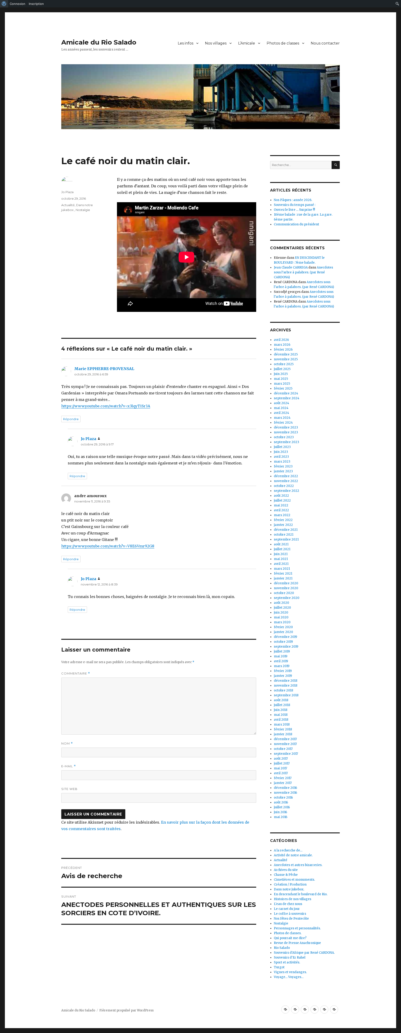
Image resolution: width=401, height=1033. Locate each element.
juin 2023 (281, 452)
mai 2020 (281, 617)
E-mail (68, 766)
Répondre (71, 419)
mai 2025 (281, 379)
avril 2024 (281, 413)
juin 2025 (281, 374)
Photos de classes (283, 43)
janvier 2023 (283, 471)
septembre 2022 (286, 491)
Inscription (36, 4)
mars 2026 (282, 345)
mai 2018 (281, 715)
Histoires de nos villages (292, 899)
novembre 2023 (286, 432)
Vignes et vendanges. (290, 972)
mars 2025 (282, 384)
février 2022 (283, 520)
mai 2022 (281, 505)
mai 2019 (280, 656)
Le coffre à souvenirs (290, 914)
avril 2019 (281, 661)
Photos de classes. (287, 933)
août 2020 (281, 603)
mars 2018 (282, 724)
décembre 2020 (286, 583)
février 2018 (283, 729)
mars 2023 (282, 462)
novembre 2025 (286, 359)
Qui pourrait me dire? (290, 938)
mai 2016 (280, 817)
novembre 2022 (286, 481)
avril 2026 (281, 340)
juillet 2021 (282, 549)
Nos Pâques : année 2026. (293, 200)
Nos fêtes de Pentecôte (291, 919)
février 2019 (283, 671)
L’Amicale (246, 43)
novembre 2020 (286, 588)
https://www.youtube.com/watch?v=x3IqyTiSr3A (105, 406)
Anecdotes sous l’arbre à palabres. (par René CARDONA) (303, 272)
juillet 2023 (282, 447)
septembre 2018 (286, 695)
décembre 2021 (286, 530)
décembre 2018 (285, 681)
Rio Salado (282, 948)
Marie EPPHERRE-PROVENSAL (104, 368)
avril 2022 (281, 510)
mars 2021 (282, 569)
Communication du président (296, 224)
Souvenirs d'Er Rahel (289, 957)
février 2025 (283, 388)
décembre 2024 (286, 393)
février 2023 (283, 466)
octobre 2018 (283, 690)
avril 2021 (281, 564)
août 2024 (281, 403)
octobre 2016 (283, 798)
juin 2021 (281, 554)
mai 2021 (281, 559)
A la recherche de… (288, 850)
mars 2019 (281, 666)
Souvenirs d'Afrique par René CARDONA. (304, 953)
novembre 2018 (285, 686)
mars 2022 (282, 515)
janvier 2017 (283, 783)
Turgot (279, 967)
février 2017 (282, 778)
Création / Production (290, 884)
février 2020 (283, 627)
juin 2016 (280, 812)
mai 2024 (281, 408)
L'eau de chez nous (288, 904)
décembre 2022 (286, 476)
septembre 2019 (286, 647)
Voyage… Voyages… (289, 977)
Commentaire (75, 673)
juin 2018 (280, 710)
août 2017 (281, 759)
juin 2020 (281, 612)
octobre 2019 (283, 642)
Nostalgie (83, 210)
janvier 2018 (283, 734)
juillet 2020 (282, 608)
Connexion (17, 4)
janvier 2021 (283, 578)
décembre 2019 (285, 637)
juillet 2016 (282, 807)
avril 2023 (281, 457)
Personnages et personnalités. (297, 928)
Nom (67, 743)
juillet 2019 (282, 651)
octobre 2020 (284, 593)
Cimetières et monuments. (294, 880)
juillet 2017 (282, 763)
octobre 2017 (283, 749)
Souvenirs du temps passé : (294, 205)
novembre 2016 (285, 793)
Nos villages (215, 43)
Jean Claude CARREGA (291, 267)
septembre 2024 (286, 398)
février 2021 (283, 574)
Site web (69, 789)
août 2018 (281, 700)
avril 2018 (281, 720)
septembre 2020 (286, 598)
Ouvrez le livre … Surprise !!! (294, 210)
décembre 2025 (286, 354)
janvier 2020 (283, 632)
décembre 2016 (285, 788)
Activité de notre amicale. (293, 855)
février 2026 (283, 350)
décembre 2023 (286, 427)
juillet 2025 (282, 369)
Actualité (68, 205)
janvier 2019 (283, 676)
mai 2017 (280, 768)
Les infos (185, 43)
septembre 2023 (286, 442)
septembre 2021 (286, 539)
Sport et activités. (287, 962)
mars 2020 (282, 622)
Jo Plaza (67, 192)
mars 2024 (282, 418)
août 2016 (281, 802)
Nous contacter (325, 43)
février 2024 (283, 423)
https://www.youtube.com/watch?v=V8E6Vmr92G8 (107, 546)
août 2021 (281, 544)
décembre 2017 (285, 739)
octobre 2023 (284, 437)
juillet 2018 (282, 705)
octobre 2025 (284, 364)
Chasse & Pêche (286, 875)
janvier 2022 (283, 525)
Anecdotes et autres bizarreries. (298, 865)
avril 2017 (281, 773)
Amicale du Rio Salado (98, 42)
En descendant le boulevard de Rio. (300, 894)
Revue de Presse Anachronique (297, 943)
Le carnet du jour (287, 909)
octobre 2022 (284, 486)
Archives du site (286, 870)
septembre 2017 (286, 754)
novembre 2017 (285, 744)
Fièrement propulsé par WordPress (126, 1010)
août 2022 (281, 496)
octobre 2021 (283, 535)
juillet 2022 (282, 500)
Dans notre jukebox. (289, 889)
